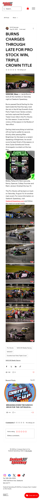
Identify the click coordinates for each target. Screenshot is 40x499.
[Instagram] (4, 475)
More (14, 17)
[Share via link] (20, 366)
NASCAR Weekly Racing (24, 348)
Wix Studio (28, 451)
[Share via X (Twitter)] (11, 366)
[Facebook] (9, 475)
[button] (28, 8)
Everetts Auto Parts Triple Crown (17, 355)
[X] (14, 475)
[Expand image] (20, 214)
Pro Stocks (10, 348)
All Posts (6, 17)
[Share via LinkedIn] (16, 366)
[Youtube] (19, 475)
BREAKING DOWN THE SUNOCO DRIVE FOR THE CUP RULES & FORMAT (19, 406)
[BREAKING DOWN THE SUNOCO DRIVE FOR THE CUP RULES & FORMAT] (20, 393)
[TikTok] (23, 475)
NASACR (9, 352)
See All (32, 380)
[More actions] (33, 28)
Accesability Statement (5, 495)
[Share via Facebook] (6, 366)
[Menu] (33, 8)
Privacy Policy (4, 494)
